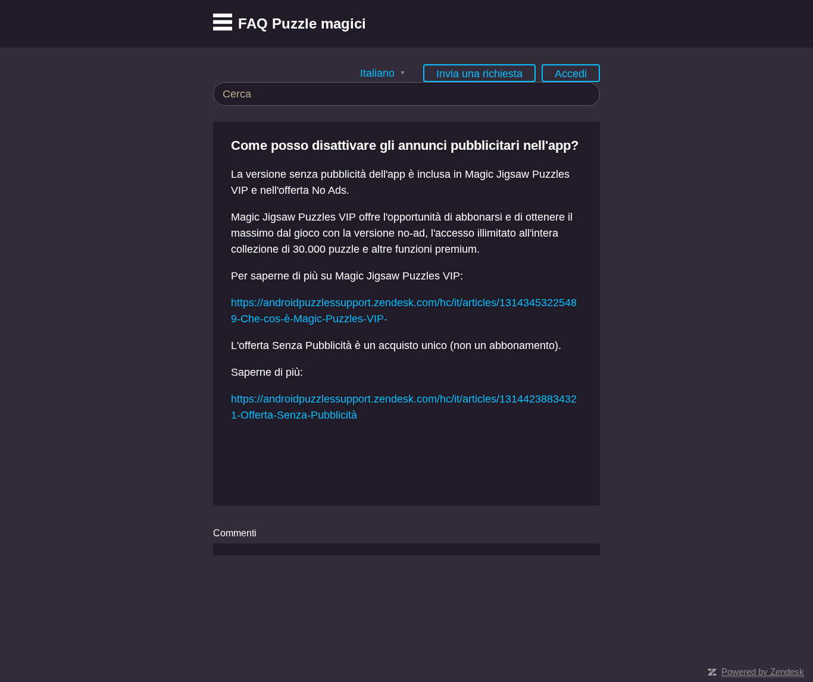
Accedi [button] (571, 74)
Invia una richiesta (479, 74)
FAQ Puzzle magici (302, 23)
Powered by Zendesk (762, 672)
